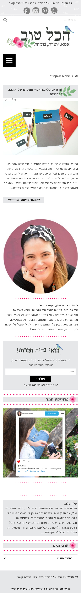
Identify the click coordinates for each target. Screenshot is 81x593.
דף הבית (66, 3)
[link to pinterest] (45, 10)
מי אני (55, 3)
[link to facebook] (26, 10)
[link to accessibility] (54, 10)
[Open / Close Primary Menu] (9, 60)
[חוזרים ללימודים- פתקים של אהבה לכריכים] (40, 120)
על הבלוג (43, 3)
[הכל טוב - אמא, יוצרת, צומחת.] (40, 34)
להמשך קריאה (30, 200)
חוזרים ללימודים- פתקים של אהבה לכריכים (35, 92)
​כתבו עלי (30, 3)
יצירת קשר (16, 3)
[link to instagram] (35, 10)
